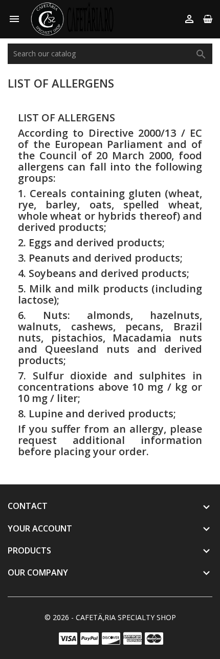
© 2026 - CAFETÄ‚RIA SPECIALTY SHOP (110, 617)
